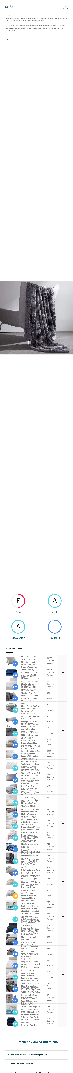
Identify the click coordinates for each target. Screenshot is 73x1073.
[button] (65, 6)
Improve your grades (14, 40)
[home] (9, 6)
